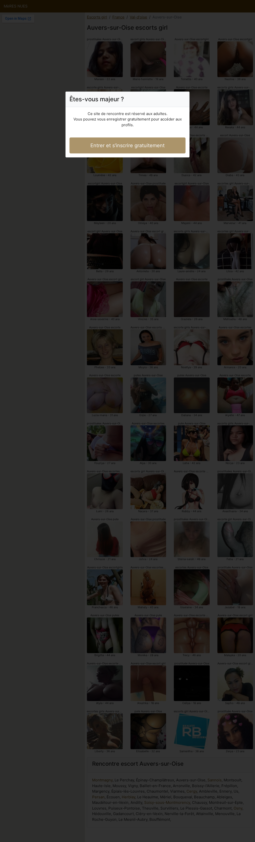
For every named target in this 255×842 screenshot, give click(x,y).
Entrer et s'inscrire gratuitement (127, 145)
